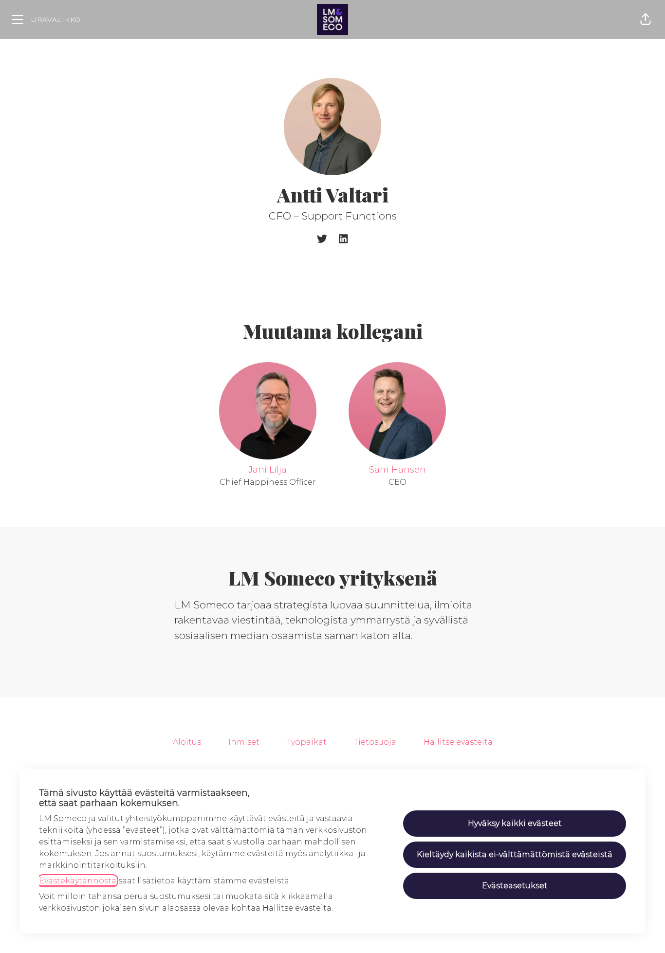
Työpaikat (307, 742)
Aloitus (187, 742)
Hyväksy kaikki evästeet (515, 823)
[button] (645, 19)
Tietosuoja (375, 742)
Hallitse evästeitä (458, 742)
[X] (322, 240)
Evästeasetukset (515, 885)
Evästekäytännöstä (77, 880)
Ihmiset (243, 742)
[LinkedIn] (343, 240)
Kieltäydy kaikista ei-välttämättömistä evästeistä (514, 854)
